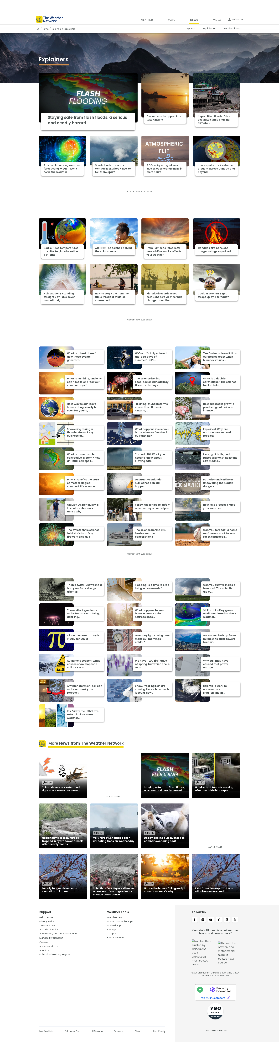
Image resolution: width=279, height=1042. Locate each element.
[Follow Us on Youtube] (211, 920)
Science (56, 29)
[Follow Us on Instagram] (203, 920)
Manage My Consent (51, 937)
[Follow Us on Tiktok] (219, 920)
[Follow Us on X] (235, 920)
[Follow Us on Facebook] (195, 920)
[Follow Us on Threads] (227, 920)
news (46, 29)
